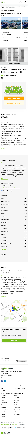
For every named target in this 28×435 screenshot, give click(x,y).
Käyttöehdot (14, 424)
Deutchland (4, 402)
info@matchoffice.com (6, 375)
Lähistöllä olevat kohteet (14, 103)
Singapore (17, 409)
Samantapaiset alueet (14, 98)
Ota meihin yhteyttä (20, 388)
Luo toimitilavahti (5, 385)
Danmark (3, 395)
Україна (16, 402)
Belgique (3, 407)
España (3, 414)
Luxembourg (4, 409)
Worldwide (17, 414)
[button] (19, 19)
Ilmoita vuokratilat (19, 385)
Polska (16, 404)
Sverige (3, 397)
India (15, 412)
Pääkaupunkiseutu (20, 6)
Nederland (4, 404)
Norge (2, 400)
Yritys (2, 388)
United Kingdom (5, 412)
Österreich (16, 397)
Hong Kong (17, 407)
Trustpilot (3, 352)
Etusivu (2, 6)
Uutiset (3, 390)
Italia (15, 395)
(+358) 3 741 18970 (6, 377)
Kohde (7, 6)
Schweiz (16, 400)
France (3, 416)
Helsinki (2, 7)
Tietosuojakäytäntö (5, 424)
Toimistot (12, 6)
